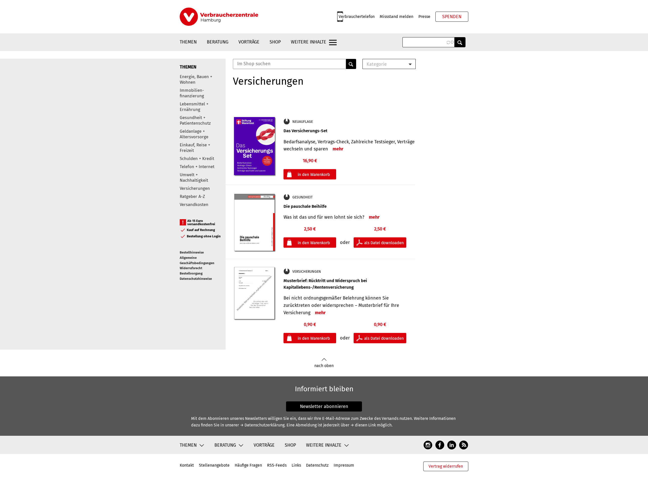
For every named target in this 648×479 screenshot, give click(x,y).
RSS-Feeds (277, 465)
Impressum (344, 465)
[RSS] (463, 445)
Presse (424, 16)
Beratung (217, 42)
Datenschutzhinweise (196, 279)
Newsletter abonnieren (324, 406)
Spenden (451, 16)
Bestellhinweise (192, 252)
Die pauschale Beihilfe (305, 206)
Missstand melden (396, 16)
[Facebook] (439, 445)
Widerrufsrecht (191, 268)
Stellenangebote (214, 465)
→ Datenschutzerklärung (262, 425)
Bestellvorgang (191, 273)
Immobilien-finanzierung (192, 93)
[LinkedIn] (451, 445)
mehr (338, 149)
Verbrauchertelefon (357, 16)
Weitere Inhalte (308, 42)
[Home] (219, 16)
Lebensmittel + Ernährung (194, 106)
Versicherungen (195, 188)
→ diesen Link (363, 425)
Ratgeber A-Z (192, 196)
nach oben (324, 365)
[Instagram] (428, 445)
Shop (275, 42)
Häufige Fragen (248, 465)
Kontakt (187, 465)
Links (296, 465)
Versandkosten (194, 204)
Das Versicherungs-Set (305, 130)
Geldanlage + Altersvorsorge (194, 134)
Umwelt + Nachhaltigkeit (194, 177)
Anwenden (459, 42)
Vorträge (248, 42)
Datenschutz (317, 465)
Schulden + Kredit (197, 158)
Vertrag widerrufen (446, 466)
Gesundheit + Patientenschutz (195, 120)
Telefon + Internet (197, 166)
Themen (188, 42)
